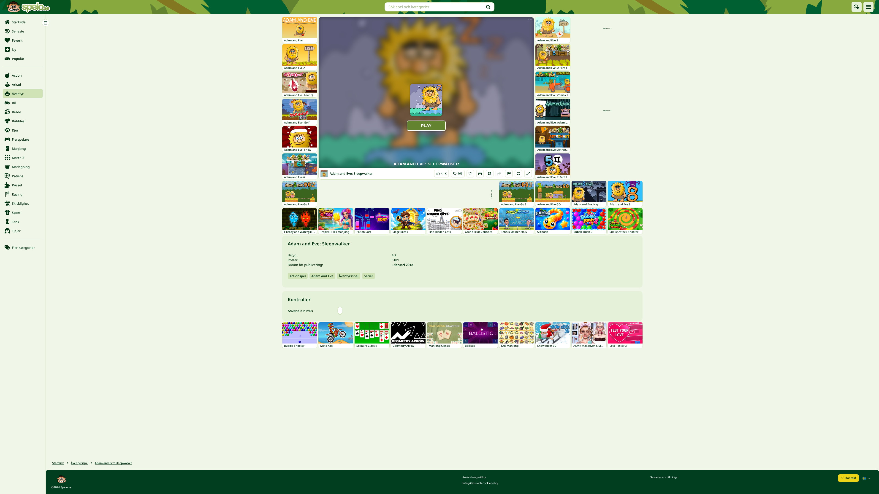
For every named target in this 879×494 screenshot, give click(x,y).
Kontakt (850, 478)
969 (458, 172)
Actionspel (298, 276)
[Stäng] (45, 23)
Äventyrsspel (348, 276)
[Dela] (499, 173)
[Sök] (488, 7)
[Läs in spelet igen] (518, 173)
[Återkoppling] (509, 173)
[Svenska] (867, 478)
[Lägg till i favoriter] (470, 173)
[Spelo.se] (28, 7)
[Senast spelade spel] (857, 7)
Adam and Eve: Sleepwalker (113, 463)
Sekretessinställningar (664, 477)
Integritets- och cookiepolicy (480, 483)
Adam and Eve (322, 276)
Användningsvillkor (474, 477)
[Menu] (868, 7)
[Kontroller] (480, 173)
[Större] (528, 173)
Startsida (58, 463)
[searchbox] (439, 6)
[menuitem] (23, 22)
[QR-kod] (490, 173)
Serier (368, 276)
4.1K (441, 172)
